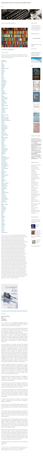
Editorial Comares (20, 245)
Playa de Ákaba (4, 197)
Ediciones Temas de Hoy (20, 237)
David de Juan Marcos (16, 447)
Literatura (38, 149)
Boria (2, 94)
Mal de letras (33, 197)
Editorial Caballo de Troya (12, 244)
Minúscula (3, 176)
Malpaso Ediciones (12, 273)
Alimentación (39, 141)
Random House (4, 201)
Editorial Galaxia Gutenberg (17, 252)
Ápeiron (2, 72)
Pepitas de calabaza (5, 192)
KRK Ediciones (22, 272)
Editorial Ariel (16, 241)
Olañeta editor (4, 180)
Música (32, 156)
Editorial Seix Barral (15, 264)
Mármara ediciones (4, 174)
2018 (37, 139)
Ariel (2, 76)
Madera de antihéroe (34, 195)
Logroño (39, 155)
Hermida (2, 144)
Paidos (2, 181)
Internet (36, 148)
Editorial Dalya (3, 248)
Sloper (2, 213)
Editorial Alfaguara (8, 240)
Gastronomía (38, 147)
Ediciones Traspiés (4, 239)
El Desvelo (3, 122)
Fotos (35, 146)
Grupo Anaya (24, 271)
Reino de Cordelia (4, 204)
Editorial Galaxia (9, 252)
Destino (2, 116)
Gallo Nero (3, 138)
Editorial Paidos (17, 257)
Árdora (2, 74)
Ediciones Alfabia (15, 235)
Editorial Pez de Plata (5, 261)
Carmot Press (3, 101)
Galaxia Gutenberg (4, 137)
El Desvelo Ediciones (19, 268)
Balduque (3, 85)
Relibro (32, 206)
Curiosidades (33, 144)
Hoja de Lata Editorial (16, 272)
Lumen (2, 169)
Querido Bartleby (34, 205)
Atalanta (2, 77)
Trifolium (3, 227)
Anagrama (3, 70)
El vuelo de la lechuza (35, 177)
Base (2, 89)
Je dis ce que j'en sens (35, 185)
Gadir (2, 136)
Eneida (2, 124)
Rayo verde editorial (23, 275)
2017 (34, 139)
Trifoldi (2, 225)
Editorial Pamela (23, 257)
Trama (2, 221)
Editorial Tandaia (15, 265)
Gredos (2, 141)
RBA (2, 203)
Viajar (40, 157)
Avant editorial (4, 81)
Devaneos (39, 144)
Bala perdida (3, 84)
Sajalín (2, 205)
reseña (9, 448)
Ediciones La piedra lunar (5, 120)
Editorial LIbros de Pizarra (20, 255)
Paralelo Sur (3, 186)
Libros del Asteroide (5, 165)
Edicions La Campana (17, 239)
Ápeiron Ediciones (34, 158)
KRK (2, 154)
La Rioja (39, 148)
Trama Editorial (13, 276)
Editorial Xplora (7, 268)
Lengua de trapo (4, 162)
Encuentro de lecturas (35, 182)
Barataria (3, 86)
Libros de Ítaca (4, 164)
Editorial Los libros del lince (15, 256)
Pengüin (2, 189)
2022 (37, 140)
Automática (3, 80)
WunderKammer (4, 232)
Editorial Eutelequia (13, 251)
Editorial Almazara (15, 240)
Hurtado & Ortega (4, 149)
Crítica (35, 142)
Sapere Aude (3, 208)
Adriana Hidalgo (4, 61)
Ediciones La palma (24, 236)
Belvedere (3, 90)
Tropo (2, 228)
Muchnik (2, 177)
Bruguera (3, 96)
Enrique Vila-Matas (34, 183)
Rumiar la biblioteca (34, 207)
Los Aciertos (3, 166)
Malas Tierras (3, 172)
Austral (2, 78)
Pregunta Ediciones (4, 199)
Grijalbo (2, 142)
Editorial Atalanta (21, 241)
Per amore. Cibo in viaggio (35, 203)
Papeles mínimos (4, 185)
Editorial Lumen (22, 256)
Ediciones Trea (10, 239)
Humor (32, 148)
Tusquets (3, 229)
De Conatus (3, 112)
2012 (32, 138)
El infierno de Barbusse (35, 174)
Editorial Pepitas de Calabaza (14, 260)
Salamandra (3, 207)
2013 (34, 138)
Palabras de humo (34, 199)
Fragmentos (33, 147)
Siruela (2, 212)
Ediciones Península (12, 237)
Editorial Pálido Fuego (5, 260)
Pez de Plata (3, 194)
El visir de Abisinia (34, 175)
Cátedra (2, 104)
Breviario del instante (34, 167)
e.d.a (2, 113)
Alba (2, 62)
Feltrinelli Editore (23, 269)
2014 (36, 138)
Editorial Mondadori (11, 257)
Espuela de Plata (4, 126)
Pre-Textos (3, 200)
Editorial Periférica (22, 260)
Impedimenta (3, 150)
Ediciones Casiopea (4, 114)
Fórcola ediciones (17, 269)
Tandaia (2, 217)
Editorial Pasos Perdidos (11, 259)
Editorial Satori (9, 264)
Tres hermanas (18, 276)
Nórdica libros (9, 275)
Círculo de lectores (4, 105)
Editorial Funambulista (21, 251)
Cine (32, 142)
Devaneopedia (33, 48)
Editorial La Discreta (23, 253)
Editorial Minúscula (4, 257)
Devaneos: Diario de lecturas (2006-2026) (16, 3)
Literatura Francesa (35, 154)
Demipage (3, 110)
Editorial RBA (18, 261)
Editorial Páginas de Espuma (21, 259)
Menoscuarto (18, 273)
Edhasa (2, 121)
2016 (11, 447)
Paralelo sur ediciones (16, 275)
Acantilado (3, 60)
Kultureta (32, 186)
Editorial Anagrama (10, 241)
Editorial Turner (20, 267)
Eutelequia (3, 129)
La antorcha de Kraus (34, 187)
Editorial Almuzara (21, 240)
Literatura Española (4, 448)
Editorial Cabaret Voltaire (21, 244)
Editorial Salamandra (20, 263)
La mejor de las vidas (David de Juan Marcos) (14, 311)
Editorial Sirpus (3, 265)
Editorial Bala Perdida (9, 243)
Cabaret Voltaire (4, 98)
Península (3, 190)
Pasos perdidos (4, 188)
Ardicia (2, 73)
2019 (40, 139)
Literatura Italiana (34, 155)
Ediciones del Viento (5, 117)
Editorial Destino (22, 248)
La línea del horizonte (5, 157)
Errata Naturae (4, 125)
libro (41, 148)
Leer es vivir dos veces (35, 191)
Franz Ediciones (4, 133)
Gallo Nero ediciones (11, 271)
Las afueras (3, 161)
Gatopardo (3, 140)
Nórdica (2, 178)
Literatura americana (34, 150)
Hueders (2, 146)
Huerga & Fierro (4, 148)
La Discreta (3, 156)
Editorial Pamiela (4, 259)
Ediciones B (20, 235)
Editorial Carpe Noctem (13, 245)
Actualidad (34, 141)
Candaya (2, 100)
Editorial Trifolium (14, 267)
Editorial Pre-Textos (12, 261)
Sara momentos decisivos (35, 210)
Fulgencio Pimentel (4, 134)
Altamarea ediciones (5, 68)
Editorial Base (22, 243)
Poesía (35, 156)
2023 (39, 140)
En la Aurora (33, 181)
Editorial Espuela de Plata (5, 251)
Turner (2, 231)
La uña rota (3, 160)
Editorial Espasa (22, 249)
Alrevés (2, 69)
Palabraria (33, 198)
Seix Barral (3, 209)
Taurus (2, 219)
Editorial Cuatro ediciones (21, 247)
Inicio (2, 6)
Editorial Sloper (9, 265)
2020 (32, 140)
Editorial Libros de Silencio (5, 256)
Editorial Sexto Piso (22, 264)
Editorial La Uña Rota (4, 255)
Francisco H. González (14, 277)
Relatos (38, 156)
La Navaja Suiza (4, 158)
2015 (38, 138)
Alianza (2, 66)
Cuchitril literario (34, 171)
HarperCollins (3, 272)
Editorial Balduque (16, 243)
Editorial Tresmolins (7, 267)
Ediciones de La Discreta (9, 236)
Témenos (3, 220)
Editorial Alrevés (4, 241)
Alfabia (2, 64)
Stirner (2, 215)
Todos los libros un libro (35, 211)
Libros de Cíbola (34, 193)
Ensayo (32, 146)
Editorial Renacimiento (8, 263)
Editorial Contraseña (7, 247)
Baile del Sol (3, 82)
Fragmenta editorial (4, 271)
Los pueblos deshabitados (35, 194)
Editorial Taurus (21, 265)
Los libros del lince (4, 168)
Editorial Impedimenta (8, 253)
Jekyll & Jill (3, 152)
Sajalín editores (4, 276)
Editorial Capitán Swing (5, 245)
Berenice (3, 92)
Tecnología (37, 157)
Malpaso (2, 173)
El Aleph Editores (13, 268)
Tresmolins (3, 224)
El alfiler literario (34, 173)
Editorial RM (14, 263)
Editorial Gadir (3, 252)
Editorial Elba (11, 249)
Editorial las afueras (12, 255)
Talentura (3, 216)
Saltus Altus (33, 209)
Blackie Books (3, 93)
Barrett (2, 88)
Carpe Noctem (4, 102)
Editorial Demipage (15, 248)
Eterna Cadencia (4, 128)
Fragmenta (3, 130)
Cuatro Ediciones (4, 108)
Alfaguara (3, 65)
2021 (35, 140)
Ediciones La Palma (4, 118)
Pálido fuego (3, 184)
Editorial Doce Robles (5, 249)
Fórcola (2, 132)
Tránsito (2, 223)
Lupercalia (3, 170)
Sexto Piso (3, 211)
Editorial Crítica (13, 247)
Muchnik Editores (24, 273)
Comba (2, 106)
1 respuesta (3, 313)
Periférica (3, 193)
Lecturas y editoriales (7, 49)
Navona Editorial (4, 275)
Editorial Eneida (16, 249)
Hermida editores (9, 272)
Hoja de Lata (3, 145)
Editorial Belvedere (4, 244)
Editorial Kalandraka (15, 253)
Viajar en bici (33, 213)
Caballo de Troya (4, 97)
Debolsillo (3, 109)
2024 (40, 140)
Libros (8, 273)
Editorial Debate (9, 248)
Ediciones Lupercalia (4, 237)
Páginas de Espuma (4, 182)
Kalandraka (3, 153)
